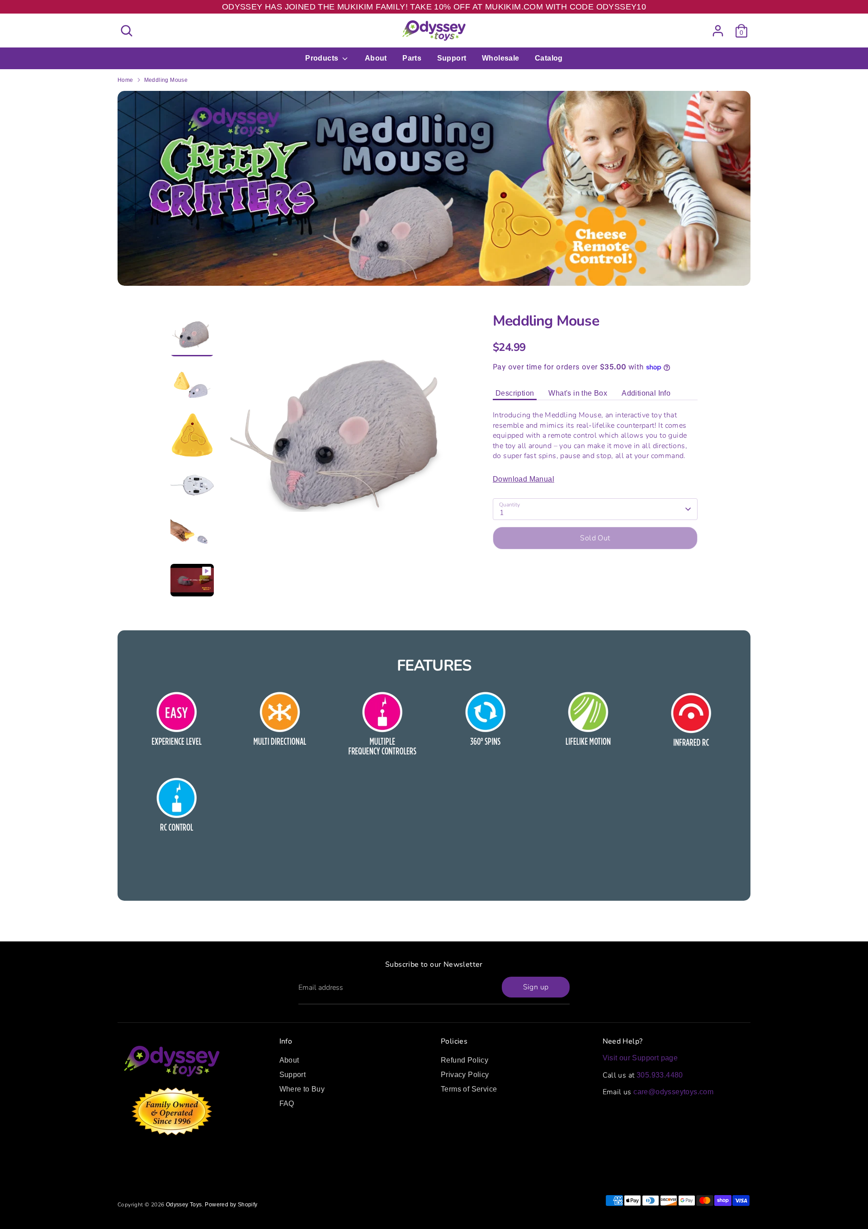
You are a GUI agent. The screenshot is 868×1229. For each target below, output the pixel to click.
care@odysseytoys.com (673, 1092)
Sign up (536, 987)
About (376, 58)
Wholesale (500, 58)
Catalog (549, 58)
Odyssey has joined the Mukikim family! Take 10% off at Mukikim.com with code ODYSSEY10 (434, 6)
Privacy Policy (465, 1074)
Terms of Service (469, 1089)
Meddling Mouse (166, 80)
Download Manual (523, 479)
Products (322, 58)
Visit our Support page (640, 1058)
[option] (343, 439)
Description (514, 393)
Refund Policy (464, 1060)
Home (125, 80)
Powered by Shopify (231, 1204)
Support (452, 58)
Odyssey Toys (184, 1204)
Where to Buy (302, 1089)
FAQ (286, 1103)
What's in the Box (577, 393)
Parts (411, 58)
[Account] (718, 31)
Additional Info (646, 393)
